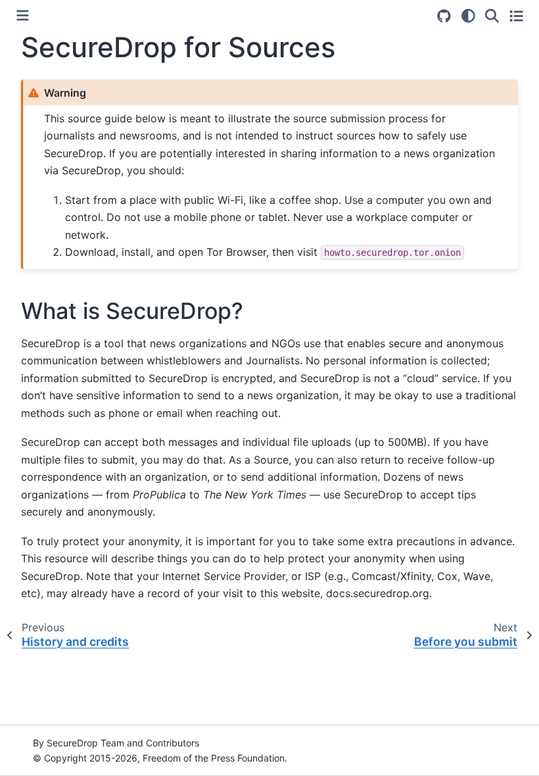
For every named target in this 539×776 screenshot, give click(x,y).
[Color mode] (468, 16)
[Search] (492, 16)
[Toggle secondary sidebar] (516, 16)
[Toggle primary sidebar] (23, 15)
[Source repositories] (444, 16)
